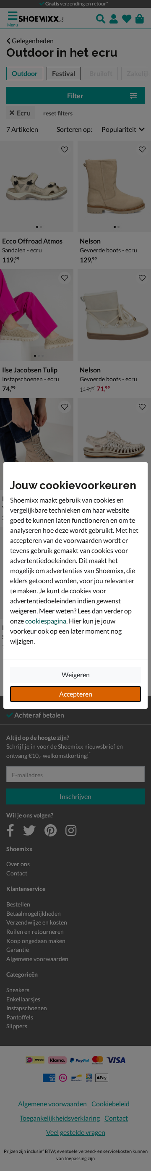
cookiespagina (45, 621)
